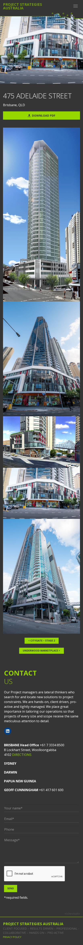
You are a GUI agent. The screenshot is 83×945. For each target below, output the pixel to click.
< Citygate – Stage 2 (41, 640)
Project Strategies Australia (33, 923)
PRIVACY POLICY (12, 937)
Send (10, 888)
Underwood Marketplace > (41, 650)
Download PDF (43, 115)
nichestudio (72, 913)
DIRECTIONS (21, 754)
